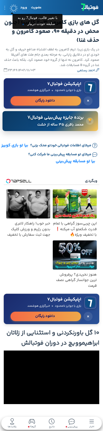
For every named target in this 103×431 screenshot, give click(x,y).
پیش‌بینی (72, 426)
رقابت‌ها (12, 426)
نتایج (52, 426)
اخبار (91, 426)
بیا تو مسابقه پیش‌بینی (75, 161)
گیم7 (33, 427)
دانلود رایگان (45, 100)
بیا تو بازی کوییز (14, 145)
